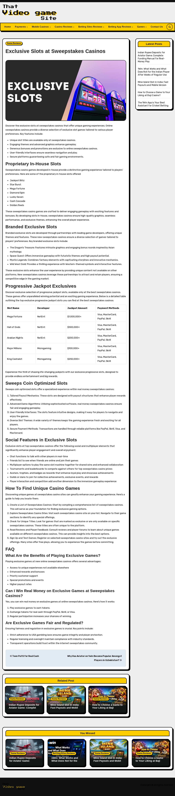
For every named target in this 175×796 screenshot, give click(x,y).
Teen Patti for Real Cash (25, 656)
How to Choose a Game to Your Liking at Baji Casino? (107, 707)
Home (7, 27)
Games (141, 27)
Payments (21, 27)
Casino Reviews (64, 27)
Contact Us (157, 27)
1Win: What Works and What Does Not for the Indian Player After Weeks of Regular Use (154, 71)
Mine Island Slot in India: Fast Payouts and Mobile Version (64, 707)
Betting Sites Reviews (90, 27)
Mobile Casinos (40, 27)
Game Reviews (14, 43)
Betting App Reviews (120, 27)
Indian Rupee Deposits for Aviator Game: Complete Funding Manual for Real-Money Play (24, 709)
